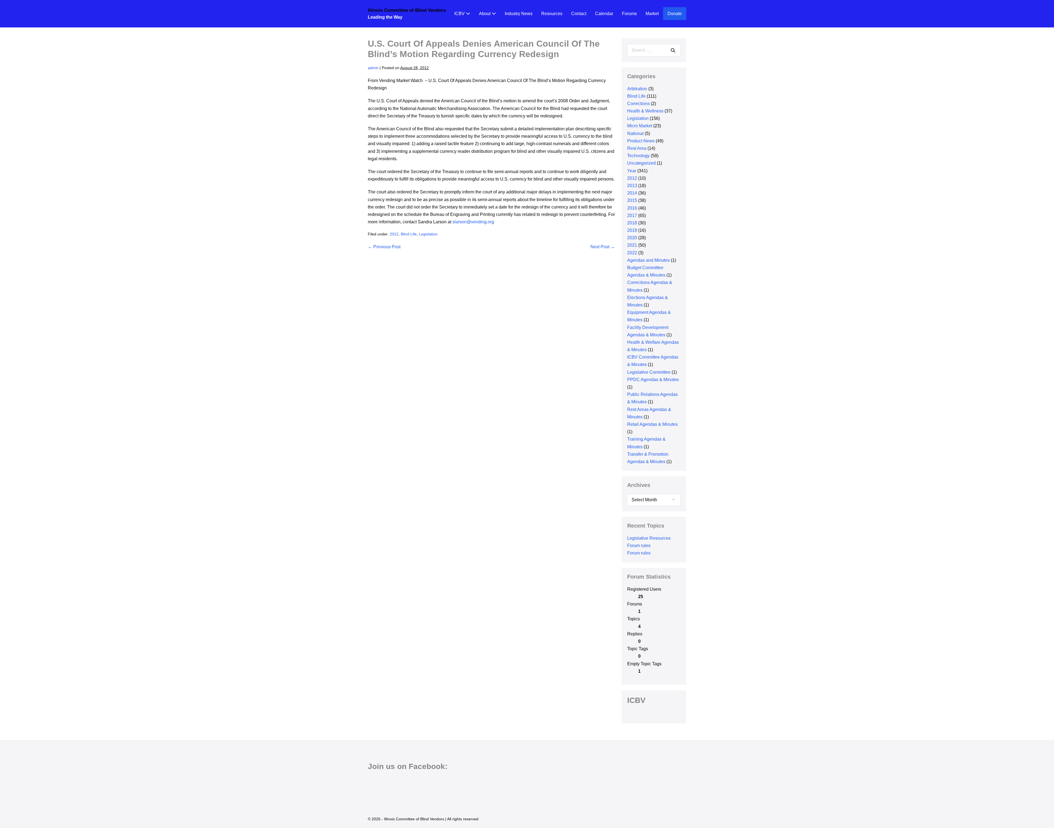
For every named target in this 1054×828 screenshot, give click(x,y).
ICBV (460, 13)
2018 (632, 223)
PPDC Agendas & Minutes (653, 379)
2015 (632, 200)
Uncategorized (641, 163)
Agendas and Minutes (648, 260)
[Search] (673, 50)
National (635, 133)
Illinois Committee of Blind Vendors (407, 10)
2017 (632, 215)
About (485, 13)
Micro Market (639, 125)
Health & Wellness (645, 111)
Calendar (604, 13)
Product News (641, 141)
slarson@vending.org (473, 221)
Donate (675, 13)
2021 (632, 245)
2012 (394, 234)
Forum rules (639, 545)
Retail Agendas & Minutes (652, 424)
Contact (578, 13)
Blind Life (409, 234)
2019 (632, 230)
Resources (551, 13)
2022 (632, 252)
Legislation (428, 234)
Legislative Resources (649, 538)
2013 (632, 185)
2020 (632, 237)
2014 (632, 193)
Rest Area (636, 148)
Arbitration (637, 88)
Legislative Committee (649, 372)
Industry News (518, 13)
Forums (629, 13)
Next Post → (602, 246)
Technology (638, 155)
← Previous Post (384, 246)
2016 (632, 208)
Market (652, 13)
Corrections (638, 103)
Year (631, 170)
